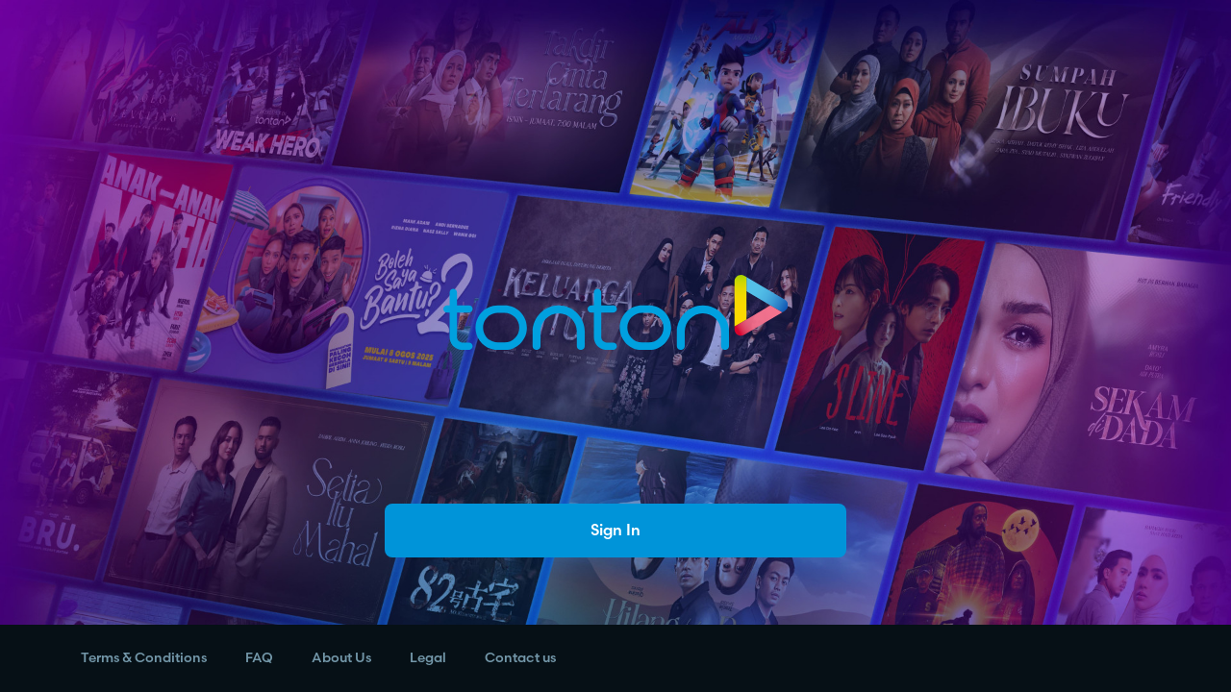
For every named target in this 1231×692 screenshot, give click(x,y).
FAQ (259, 658)
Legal (428, 658)
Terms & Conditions (144, 658)
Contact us (520, 658)
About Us (341, 658)
